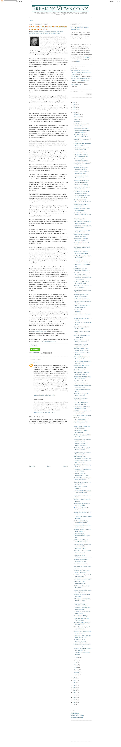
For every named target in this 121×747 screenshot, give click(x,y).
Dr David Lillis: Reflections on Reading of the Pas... (82, 358)
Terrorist (58, 33)
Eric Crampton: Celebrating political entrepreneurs (81, 521)
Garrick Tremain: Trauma (80, 152)
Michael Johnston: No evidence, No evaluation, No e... (82, 453)
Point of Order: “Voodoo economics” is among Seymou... (83, 261)
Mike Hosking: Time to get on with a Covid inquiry (81, 571)
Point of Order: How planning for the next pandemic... (82, 448)
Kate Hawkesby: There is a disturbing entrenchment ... (81, 160)
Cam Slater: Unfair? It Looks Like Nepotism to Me (82, 362)
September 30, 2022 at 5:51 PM (45, 395)
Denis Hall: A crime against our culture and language (82, 306)
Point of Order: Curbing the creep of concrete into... (82, 470)
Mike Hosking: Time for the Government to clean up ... (81, 252)
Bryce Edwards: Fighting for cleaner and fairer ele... (81, 560)
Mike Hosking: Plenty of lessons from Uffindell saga (82, 440)
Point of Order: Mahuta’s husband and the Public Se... (82, 286)
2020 (74, 680)
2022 (74, 112)
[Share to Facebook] (49, 353)
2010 (74, 705)
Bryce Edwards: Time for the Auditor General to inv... (81, 382)
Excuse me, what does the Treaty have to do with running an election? (81, 79)
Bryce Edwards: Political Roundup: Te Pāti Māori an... (82, 136)
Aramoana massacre (38, 31)
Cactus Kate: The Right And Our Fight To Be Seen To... (82, 636)
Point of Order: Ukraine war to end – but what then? (82, 278)
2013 (74, 697)
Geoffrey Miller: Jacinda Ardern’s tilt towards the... (82, 256)
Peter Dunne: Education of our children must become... (81, 192)
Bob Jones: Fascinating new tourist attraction (81, 399)
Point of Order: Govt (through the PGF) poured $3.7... (82, 144)
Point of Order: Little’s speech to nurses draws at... (82, 526)
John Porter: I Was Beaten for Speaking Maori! (81, 177)
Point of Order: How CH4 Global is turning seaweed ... (82, 377)
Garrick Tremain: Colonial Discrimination (80, 431)
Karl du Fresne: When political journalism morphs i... (82, 131)
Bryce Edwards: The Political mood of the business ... (81, 295)
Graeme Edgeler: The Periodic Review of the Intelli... (81, 172)
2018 (74, 685)
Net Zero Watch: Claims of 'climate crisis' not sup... (80, 540)
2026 (74, 102)
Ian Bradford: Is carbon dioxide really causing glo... (82, 124)
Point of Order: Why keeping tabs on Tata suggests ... (82, 164)
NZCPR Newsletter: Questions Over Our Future (81, 205)
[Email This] (44, 353)
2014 (74, 695)
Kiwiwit (36, 362)
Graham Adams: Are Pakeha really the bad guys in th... (82, 591)
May (75, 665)
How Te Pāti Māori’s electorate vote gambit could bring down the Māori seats (81, 72)
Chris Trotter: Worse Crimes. (81, 128)
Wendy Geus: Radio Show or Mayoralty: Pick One (81, 403)
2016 (74, 690)
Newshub (45, 33)
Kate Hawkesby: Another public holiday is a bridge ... (82, 599)
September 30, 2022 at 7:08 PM (45, 412)
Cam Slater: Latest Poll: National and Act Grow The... (82, 545)
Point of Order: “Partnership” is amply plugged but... (82, 504)
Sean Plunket (52, 33)
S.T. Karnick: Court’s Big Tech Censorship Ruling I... (81, 282)
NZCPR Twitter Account (77, 717)
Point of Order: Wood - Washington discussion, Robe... (82, 556)
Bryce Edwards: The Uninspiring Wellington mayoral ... (82, 466)
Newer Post (32, 466)
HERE (78, 61)
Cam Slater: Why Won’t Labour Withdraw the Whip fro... (82, 196)
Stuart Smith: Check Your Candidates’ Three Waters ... (81, 269)
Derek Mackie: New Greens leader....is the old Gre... (81, 641)
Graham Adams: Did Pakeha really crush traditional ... (82, 386)
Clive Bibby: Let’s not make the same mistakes (82, 612)
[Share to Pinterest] (51, 353)
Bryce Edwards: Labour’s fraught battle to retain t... (82, 530)
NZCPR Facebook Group (77, 715)
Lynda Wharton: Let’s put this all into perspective (82, 575)
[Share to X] (48, 353)
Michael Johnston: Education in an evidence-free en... (82, 315)
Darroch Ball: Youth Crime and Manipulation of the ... (82, 274)
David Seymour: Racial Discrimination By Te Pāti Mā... (82, 201)
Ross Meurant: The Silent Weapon (82, 579)
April (75, 667)
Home (31, 20)
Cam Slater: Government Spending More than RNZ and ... (82, 214)
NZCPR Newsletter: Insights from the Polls (79, 28)
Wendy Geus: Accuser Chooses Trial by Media (82, 336)
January (76, 675)
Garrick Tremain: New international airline (80, 582)
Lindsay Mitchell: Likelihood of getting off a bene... (82, 483)
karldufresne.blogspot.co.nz (39, 331)
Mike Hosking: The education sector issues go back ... (81, 148)
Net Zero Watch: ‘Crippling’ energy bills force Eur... (81, 345)
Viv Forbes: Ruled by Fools (81, 564)
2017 (74, 687)
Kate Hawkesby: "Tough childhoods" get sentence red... (82, 457)
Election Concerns (75, 76)
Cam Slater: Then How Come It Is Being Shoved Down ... (82, 479)
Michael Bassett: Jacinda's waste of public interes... (82, 427)
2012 (74, 700)
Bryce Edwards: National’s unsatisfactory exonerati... (81, 423)
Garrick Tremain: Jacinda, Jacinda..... (80, 487)
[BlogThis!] (46, 353)
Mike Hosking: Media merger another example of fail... (81, 181)
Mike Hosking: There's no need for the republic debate (83, 632)
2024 (74, 107)
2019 (74, 683)
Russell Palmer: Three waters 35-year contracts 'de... (82, 623)
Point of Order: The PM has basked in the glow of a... (81, 239)
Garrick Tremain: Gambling (81, 184)
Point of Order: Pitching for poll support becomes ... (82, 628)
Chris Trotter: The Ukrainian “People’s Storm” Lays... (81, 604)
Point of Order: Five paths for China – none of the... (81, 394)
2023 (74, 110)
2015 (74, 692)
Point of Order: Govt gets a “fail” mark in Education (82, 552)
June (75, 662)
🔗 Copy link (34, 345)
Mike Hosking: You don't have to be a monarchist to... (82, 649)
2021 (74, 678)
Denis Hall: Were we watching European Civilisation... (81, 340)
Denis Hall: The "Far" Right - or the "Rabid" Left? (82, 188)
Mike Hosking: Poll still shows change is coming (82, 209)
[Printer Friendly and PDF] (35, 350)
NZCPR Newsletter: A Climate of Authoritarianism (82, 412)
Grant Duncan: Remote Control (82, 298)
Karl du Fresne (39, 33)
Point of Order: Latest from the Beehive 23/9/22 (81, 328)
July (75, 660)
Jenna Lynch (59, 31)
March (76, 670)
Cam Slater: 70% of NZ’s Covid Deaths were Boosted (82, 407)
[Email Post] (41, 352)
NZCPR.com (88, 58)
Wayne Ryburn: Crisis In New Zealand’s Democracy (81, 509)
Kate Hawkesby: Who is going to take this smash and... (82, 222)
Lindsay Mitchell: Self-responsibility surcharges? (81, 474)
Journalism (32, 33)
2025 (74, 105)
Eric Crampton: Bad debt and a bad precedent (82, 587)
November (77, 117)
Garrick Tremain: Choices (80, 219)
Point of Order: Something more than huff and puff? (82, 608)
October (76, 119)
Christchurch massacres (50, 31)
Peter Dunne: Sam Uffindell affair (82, 415)
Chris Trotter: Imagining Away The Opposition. (81, 619)
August (76, 657)
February (76, 672)
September (77, 121)
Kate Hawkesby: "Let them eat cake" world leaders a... (81, 373)
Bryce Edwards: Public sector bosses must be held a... (81, 168)
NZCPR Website (75, 713)
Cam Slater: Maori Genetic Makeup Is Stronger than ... (81, 155)
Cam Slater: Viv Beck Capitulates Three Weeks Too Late (82, 491)
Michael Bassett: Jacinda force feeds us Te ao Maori (81, 235)
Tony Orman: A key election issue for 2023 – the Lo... (82, 461)
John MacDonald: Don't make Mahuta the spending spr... (81, 349)
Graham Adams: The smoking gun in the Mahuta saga (82, 231)
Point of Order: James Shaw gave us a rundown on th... (82, 418)
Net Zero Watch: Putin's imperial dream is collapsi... (82, 645)
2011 (74, 702)
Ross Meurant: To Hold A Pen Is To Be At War (82, 248)
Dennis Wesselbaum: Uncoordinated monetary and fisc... (82, 535)
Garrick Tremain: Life (79, 370)
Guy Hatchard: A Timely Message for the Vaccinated (82, 226)
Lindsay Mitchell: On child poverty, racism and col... (81, 444)
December (77, 114)
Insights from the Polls (76, 84)
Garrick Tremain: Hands (80, 548)
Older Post (65, 466)
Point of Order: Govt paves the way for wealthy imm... (81, 366)
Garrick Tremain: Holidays (80, 616)
